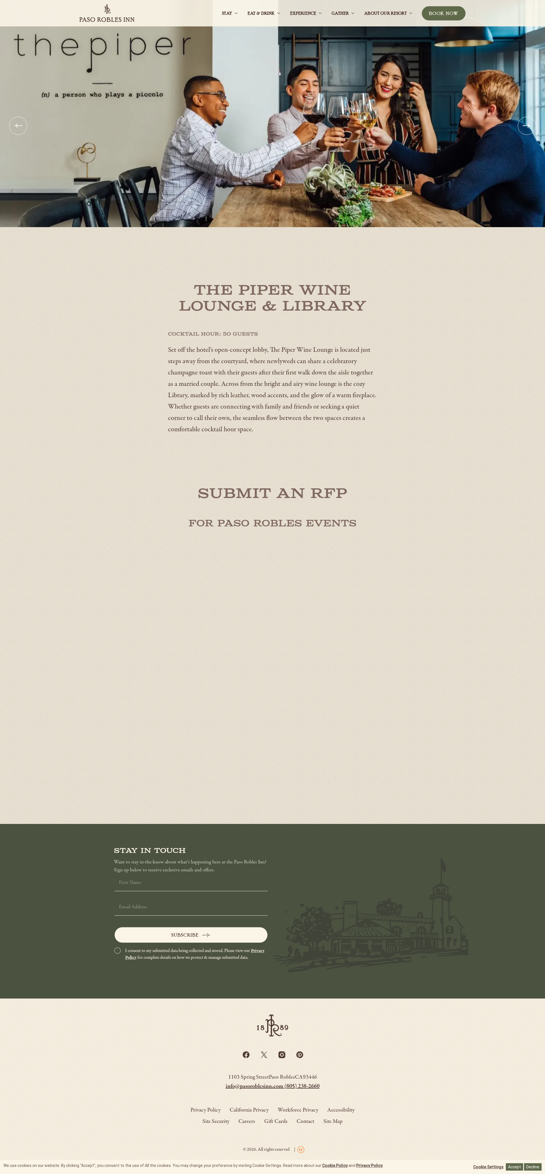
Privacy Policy (369, 1165)
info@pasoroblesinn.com (255, 1086)
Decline (532, 1167)
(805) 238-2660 (302, 1086)
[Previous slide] (18, 126)
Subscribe (185, 935)
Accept (514, 1167)
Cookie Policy (335, 1165)
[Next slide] (527, 126)
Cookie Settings (488, 1167)
